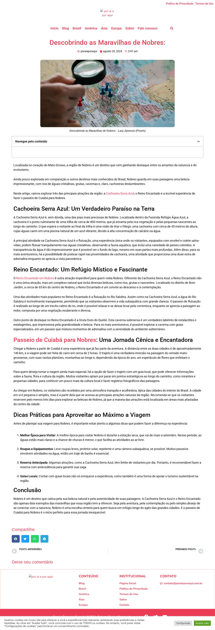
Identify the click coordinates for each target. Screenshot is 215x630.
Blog (65, 28)
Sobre (129, 28)
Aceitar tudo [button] (202, 623)
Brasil (77, 28)
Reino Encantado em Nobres (35, 278)
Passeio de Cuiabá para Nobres (54, 339)
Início (54, 28)
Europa (116, 28)
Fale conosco (147, 28)
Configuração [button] (183, 623)
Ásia (104, 28)
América (91, 28)
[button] (172, 28)
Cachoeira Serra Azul (120, 193)
